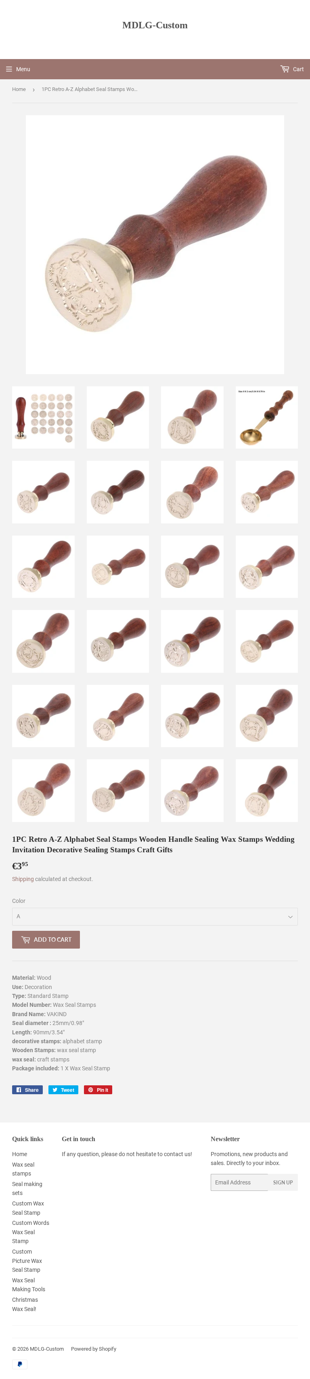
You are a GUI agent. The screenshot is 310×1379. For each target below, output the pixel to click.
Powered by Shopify (93, 1349)
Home (19, 89)
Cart (298, 69)
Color (18, 901)
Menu (23, 69)
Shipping (23, 879)
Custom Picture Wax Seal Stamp (27, 1260)
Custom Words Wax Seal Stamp (30, 1232)
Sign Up (283, 1183)
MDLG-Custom (155, 24)
